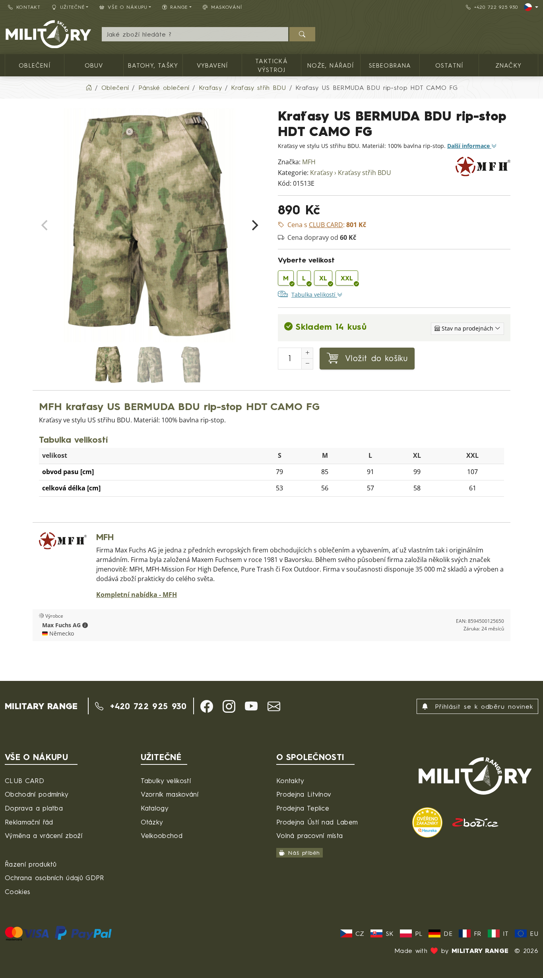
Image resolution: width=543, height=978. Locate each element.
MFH (309, 162)
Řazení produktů (31, 864)
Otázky (152, 822)
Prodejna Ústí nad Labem (317, 822)
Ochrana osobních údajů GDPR (54, 877)
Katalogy (155, 808)
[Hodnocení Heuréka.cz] (428, 821)
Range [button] (179, 7)
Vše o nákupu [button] (127, 7)
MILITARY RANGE (41, 706)
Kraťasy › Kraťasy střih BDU (350, 173)
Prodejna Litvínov (303, 794)
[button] (85, 625)
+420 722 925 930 (496, 7)
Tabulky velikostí (166, 780)
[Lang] (531, 7)
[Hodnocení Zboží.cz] (475, 821)
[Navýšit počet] (307, 353)
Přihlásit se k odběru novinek (482, 706)
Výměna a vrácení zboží (43, 835)
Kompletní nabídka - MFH (136, 595)
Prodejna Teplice (302, 808)
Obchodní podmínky (36, 794)
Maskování (226, 7)
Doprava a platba (34, 808)
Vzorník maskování (169, 794)
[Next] (254, 225)
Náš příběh (304, 852)
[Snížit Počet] (307, 363)
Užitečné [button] (72, 7)
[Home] (88, 87)
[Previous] (45, 225)
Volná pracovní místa (309, 835)
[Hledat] (302, 34)
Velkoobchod (162, 835)
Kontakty (290, 780)
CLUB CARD (24, 780)
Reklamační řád (29, 822)
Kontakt (28, 7)
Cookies (17, 891)
